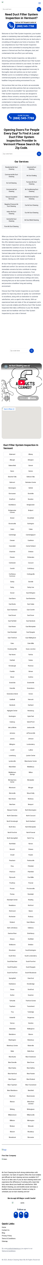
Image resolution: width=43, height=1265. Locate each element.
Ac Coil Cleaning (11, 183)
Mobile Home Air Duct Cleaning (31, 198)
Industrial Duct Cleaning (31, 168)
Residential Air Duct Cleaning (11, 168)
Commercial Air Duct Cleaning (11, 175)
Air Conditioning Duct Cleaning (31, 190)
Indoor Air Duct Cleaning (11, 212)
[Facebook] (26, 1215)
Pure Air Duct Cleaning (11, 226)
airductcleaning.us (14, 1248)
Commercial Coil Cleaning (11, 190)
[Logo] (14, 3)
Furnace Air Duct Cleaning (31, 183)
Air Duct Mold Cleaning (31, 220)
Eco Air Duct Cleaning (31, 212)
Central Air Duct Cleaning (11, 220)
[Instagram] (16, 1215)
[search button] (39, 9)
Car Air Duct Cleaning (31, 205)
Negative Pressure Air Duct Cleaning (11, 205)
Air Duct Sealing (32, 175)
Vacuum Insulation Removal (11, 198)
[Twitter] (21, 1215)
